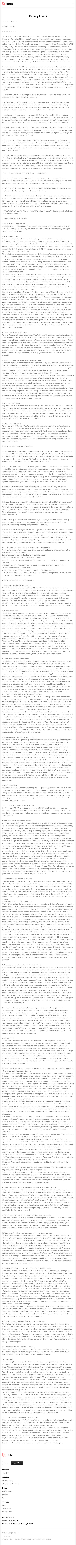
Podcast (5, 1494)
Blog (3, 1498)
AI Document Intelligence (10, 1484)
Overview (5, 1473)
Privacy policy (7, 1512)
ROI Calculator (7, 1491)
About (4, 1505)
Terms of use (6, 1508)
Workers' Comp (7, 1480)
